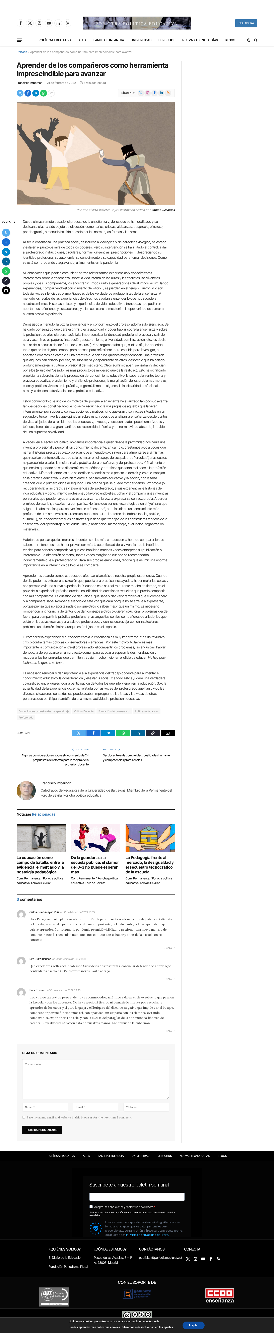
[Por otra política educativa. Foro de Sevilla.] (137, 23)
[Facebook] (6, 242)
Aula (82, 40)
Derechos (167, 40)
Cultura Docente (84, 711)
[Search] (255, 40)
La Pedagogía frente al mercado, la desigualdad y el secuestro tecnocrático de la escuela (150, 864)
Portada (22, 52)
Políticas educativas (146, 711)
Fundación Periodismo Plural (68, 1267)
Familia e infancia (108, 40)
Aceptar (194, 1325)
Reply (168, 947)
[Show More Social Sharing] (51, 93)
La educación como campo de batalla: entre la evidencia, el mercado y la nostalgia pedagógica (40, 864)
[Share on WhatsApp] (43, 93)
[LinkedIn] (6, 261)
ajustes (168, 1327)
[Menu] (19, 40)
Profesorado (26, 717)
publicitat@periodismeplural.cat (160, 1258)
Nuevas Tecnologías (200, 40)
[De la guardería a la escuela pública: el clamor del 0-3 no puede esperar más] (95, 838)
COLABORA (246, 23)
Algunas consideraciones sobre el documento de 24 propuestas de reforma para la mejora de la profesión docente (55, 759)
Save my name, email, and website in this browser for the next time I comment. (79, 1117)
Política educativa (55, 40)
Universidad (141, 40)
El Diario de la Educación (65, 1258)
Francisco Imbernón (29, 83)
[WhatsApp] (6, 271)
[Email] (6, 290)
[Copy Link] (6, 281)
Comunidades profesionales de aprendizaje (44, 711)
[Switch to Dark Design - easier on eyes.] (248, 40)
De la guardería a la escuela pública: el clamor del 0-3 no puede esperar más (95, 864)
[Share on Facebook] (27, 93)
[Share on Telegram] (35, 93)
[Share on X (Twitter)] (20, 93)
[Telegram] (6, 252)
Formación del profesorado (114, 711)
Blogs (230, 40)
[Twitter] (6, 232)
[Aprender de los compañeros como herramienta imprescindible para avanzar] (96, 153)
